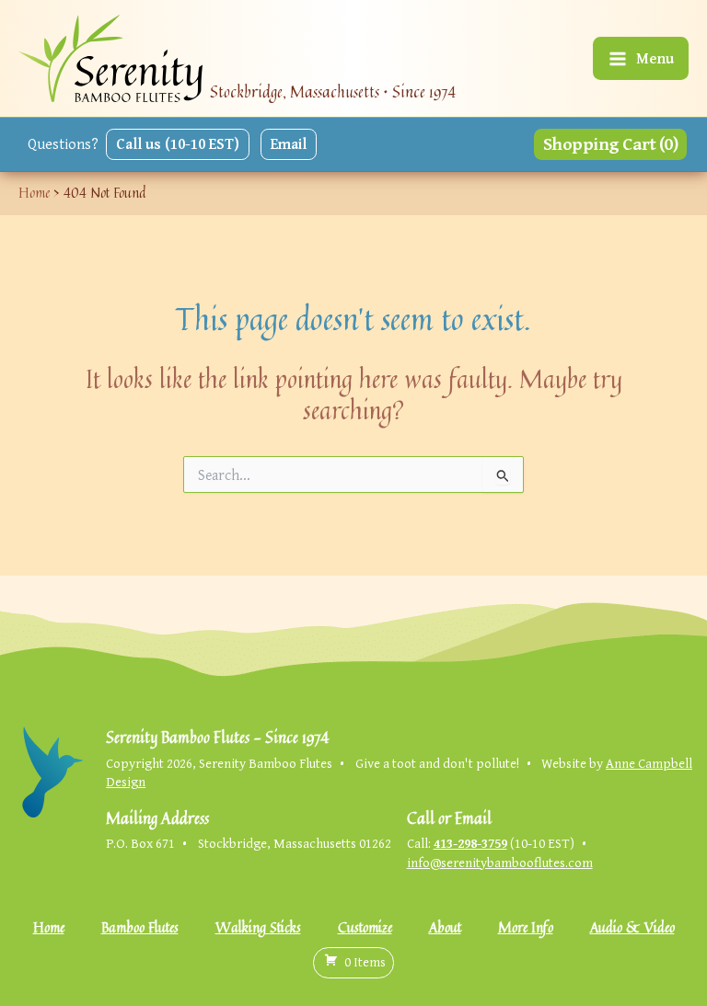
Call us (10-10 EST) (177, 143)
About (445, 927)
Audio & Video (632, 927)
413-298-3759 (470, 842)
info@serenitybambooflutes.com (500, 862)
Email (289, 143)
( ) (365, 961)
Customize (365, 927)
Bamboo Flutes (140, 927)
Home (48, 927)
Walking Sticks (258, 927)
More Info (525, 927)
